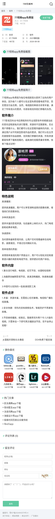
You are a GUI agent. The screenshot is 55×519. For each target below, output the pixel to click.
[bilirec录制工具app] (8, 359)
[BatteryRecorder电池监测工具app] (46, 359)
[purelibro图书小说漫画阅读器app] (21, 359)
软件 (11, 11)
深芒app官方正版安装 (25, 384)
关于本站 (6, 516)
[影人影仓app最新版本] (33, 359)
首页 (3, 11)
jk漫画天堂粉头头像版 (13, 339)
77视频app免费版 (24, 17)
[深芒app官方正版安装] (21, 377)
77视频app (7, 29)
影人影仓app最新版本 (38, 365)
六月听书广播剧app (12, 384)
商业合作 (25, 516)
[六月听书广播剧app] (8, 377)
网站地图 (15, 516)
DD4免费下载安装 (43, 339)
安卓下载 (46, 17)
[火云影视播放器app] (46, 377)
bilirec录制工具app (12, 365)
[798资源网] (27, 5)
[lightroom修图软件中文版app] (33, 377)
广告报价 (34, 516)
